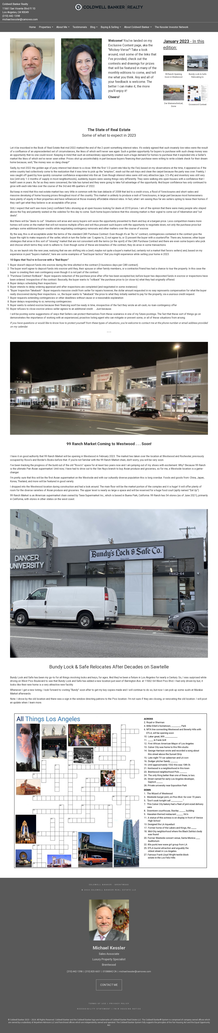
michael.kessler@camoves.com (20, 19)
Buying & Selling (111, 29)
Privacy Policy (119, 1003)
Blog (94, 29)
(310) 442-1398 (11, 15)
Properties (46, 29)
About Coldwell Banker (138, 29)
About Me (63, 29)
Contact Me (109, 984)
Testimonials (80, 27)
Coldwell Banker (100, 884)
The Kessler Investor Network (171, 27)
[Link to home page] (109, 7)
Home (32, 27)
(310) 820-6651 (93, 971)
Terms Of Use (97, 1003)
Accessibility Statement (94, 1009)
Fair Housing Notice (127, 1009)
